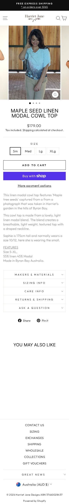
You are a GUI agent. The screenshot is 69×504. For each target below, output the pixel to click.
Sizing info (34, 282)
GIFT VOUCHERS (34, 463)
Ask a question (34, 307)
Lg (41, 151)
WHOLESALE (34, 450)
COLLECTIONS (34, 457)
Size (34, 143)
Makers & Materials (34, 274)
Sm (15, 151)
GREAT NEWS (33, 474)
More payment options (34, 185)
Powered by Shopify (34, 500)
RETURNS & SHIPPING (34, 299)
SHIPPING (34, 444)
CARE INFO (34, 291)
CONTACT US (34, 425)
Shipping (28, 130)
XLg (53, 151)
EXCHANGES (34, 438)
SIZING (34, 431)
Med (28, 151)
